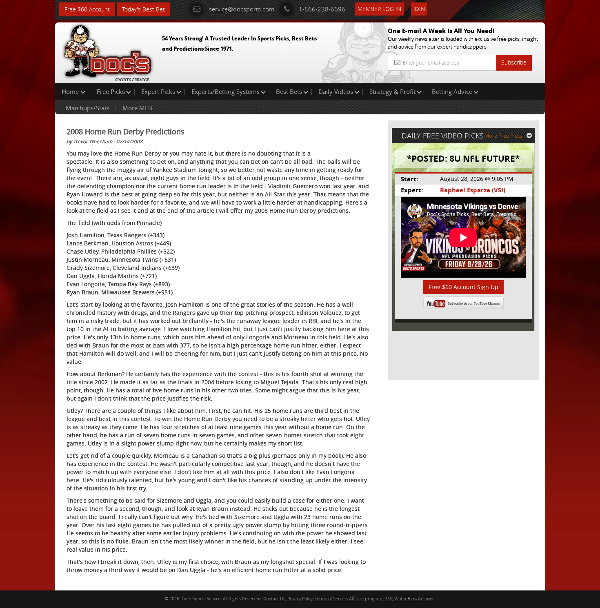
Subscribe (514, 62)
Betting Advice (452, 91)
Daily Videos (335, 91)
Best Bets (289, 91)
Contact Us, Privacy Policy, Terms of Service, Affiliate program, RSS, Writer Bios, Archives (348, 598)
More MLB (137, 108)
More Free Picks (503, 135)
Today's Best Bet (143, 9)
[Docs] (107, 51)
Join (419, 9)
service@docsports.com (241, 9)
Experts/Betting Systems (225, 91)
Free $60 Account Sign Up (463, 287)
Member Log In (379, 9)
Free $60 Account (87, 9)
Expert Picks (158, 91)
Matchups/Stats (87, 108)
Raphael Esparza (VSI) (472, 190)
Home (71, 91)
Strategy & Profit (392, 91)
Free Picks (111, 91)
